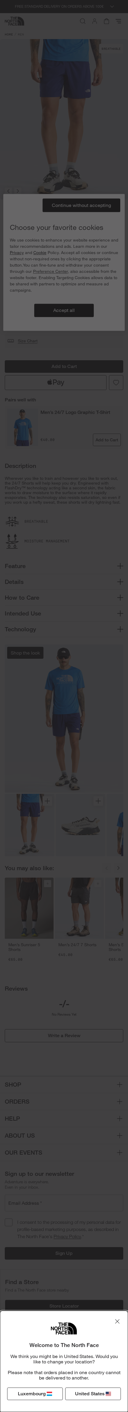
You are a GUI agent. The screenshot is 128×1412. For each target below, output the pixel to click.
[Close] (117, 1321)
